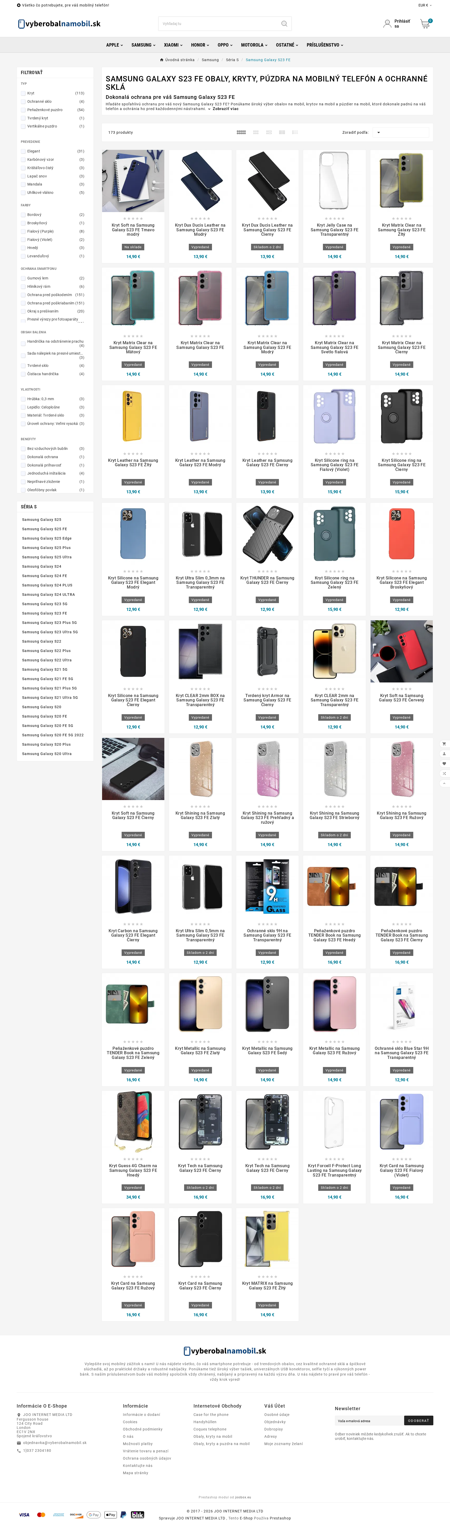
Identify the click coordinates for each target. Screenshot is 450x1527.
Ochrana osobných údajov (147, 1458)
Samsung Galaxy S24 (41, 566)
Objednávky (275, 1422)
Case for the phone (211, 1415)
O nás (128, 1436)
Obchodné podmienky (143, 1429)
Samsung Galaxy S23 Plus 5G (49, 623)
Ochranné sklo (55, 101)
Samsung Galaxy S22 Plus (46, 651)
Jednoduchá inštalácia (55, 473)
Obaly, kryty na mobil (212, 1436)
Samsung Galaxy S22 (41, 641)
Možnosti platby (138, 1444)
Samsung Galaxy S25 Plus (46, 548)
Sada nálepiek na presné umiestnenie (55, 355)
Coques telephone (210, 1429)
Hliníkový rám (55, 286)
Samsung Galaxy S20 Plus (46, 744)
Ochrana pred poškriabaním (55, 303)
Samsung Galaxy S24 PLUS (47, 585)
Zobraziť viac (225, 108)
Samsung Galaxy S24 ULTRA (48, 594)
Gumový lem (55, 278)
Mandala (55, 184)
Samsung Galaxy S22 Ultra (47, 660)
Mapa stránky (135, 1473)
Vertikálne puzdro (55, 126)
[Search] (284, 24)
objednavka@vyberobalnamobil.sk (55, 1443)
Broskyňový (55, 223)
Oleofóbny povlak (55, 490)
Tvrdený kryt (55, 118)
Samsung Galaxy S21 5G (45, 669)
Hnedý (55, 248)
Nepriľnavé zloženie (55, 482)
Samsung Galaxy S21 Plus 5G (49, 688)
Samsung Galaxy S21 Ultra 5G (50, 697)
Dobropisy (273, 1429)
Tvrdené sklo (55, 365)
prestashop (280, 1518)
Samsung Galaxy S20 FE (44, 716)
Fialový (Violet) (55, 240)
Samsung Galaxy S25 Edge (47, 538)
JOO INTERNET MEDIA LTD (200, 1518)
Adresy (270, 1436)
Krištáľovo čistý (55, 168)
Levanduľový (55, 256)
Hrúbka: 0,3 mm (55, 399)
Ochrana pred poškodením (55, 295)
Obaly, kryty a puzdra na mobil (221, 1444)
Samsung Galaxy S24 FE (44, 576)
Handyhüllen (205, 1422)
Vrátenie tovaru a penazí (145, 1451)
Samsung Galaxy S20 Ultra (47, 754)
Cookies (130, 1422)
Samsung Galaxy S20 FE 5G (47, 726)
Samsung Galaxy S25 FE (44, 529)
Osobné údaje (277, 1415)
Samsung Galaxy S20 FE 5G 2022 (53, 735)
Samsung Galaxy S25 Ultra (47, 557)
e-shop (246, 1518)
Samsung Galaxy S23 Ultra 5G (50, 632)
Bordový (55, 215)
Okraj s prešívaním (55, 311)
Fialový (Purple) (55, 231)
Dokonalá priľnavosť (55, 465)
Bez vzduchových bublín (55, 448)
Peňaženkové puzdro (55, 110)
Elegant (55, 151)
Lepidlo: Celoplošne (55, 407)
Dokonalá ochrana (55, 457)
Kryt (55, 93)
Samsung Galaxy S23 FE (44, 613)
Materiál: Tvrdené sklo (55, 415)
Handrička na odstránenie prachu (55, 343)
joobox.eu (243, 1497)
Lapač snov (55, 176)
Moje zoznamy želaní (283, 1444)
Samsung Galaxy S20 (41, 707)
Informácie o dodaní (141, 1415)
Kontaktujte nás (138, 1466)
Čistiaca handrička (55, 374)
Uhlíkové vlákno (55, 192)
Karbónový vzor (55, 159)
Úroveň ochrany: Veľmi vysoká (55, 423)
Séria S (29, 506)
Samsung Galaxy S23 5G (45, 604)
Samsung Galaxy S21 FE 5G (47, 679)
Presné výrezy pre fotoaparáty (55, 321)
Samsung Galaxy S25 (41, 519)
